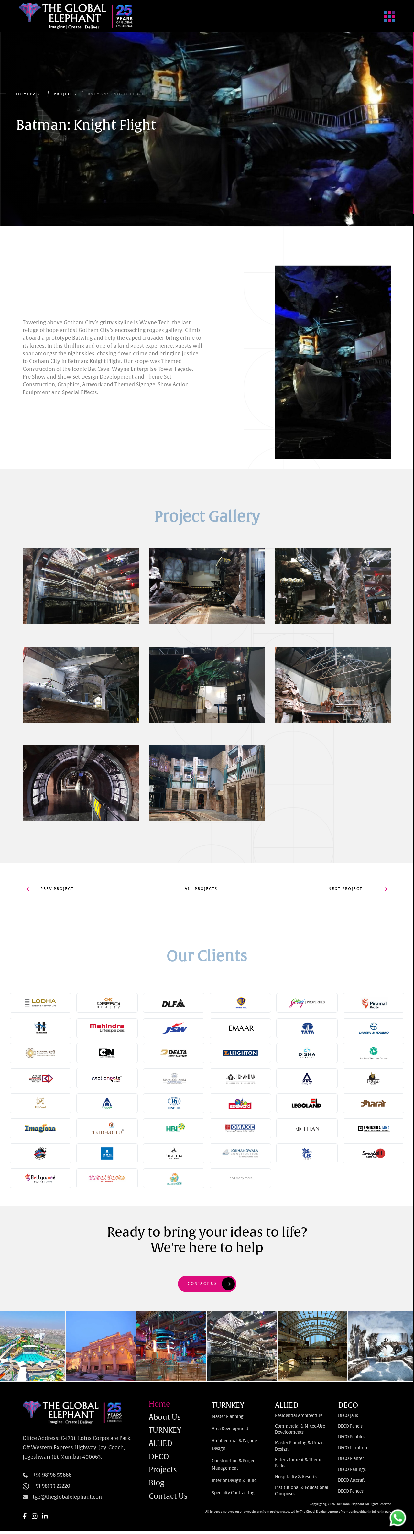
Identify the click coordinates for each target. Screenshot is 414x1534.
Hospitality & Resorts (296, 1477)
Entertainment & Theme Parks (298, 1463)
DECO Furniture (353, 1448)
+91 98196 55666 (52, 1475)
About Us (165, 1418)
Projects (163, 1470)
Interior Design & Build (234, 1481)
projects (65, 94)
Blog (156, 1483)
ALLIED (160, 1444)
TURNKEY (165, 1431)
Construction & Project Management (234, 1465)
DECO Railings (352, 1470)
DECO (159, 1457)
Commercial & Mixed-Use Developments (300, 1429)
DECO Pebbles (351, 1437)
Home (159, 1404)
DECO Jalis (348, 1416)
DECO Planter (351, 1459)
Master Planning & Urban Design (299, 1446)
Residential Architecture (298, 1416)
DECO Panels (350, 1426)
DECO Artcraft (351, 1480)
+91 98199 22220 (51, 1486)
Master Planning (228, 1417)
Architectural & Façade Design (234, 1445)
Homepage (29, 94)
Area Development (230, 1429)
